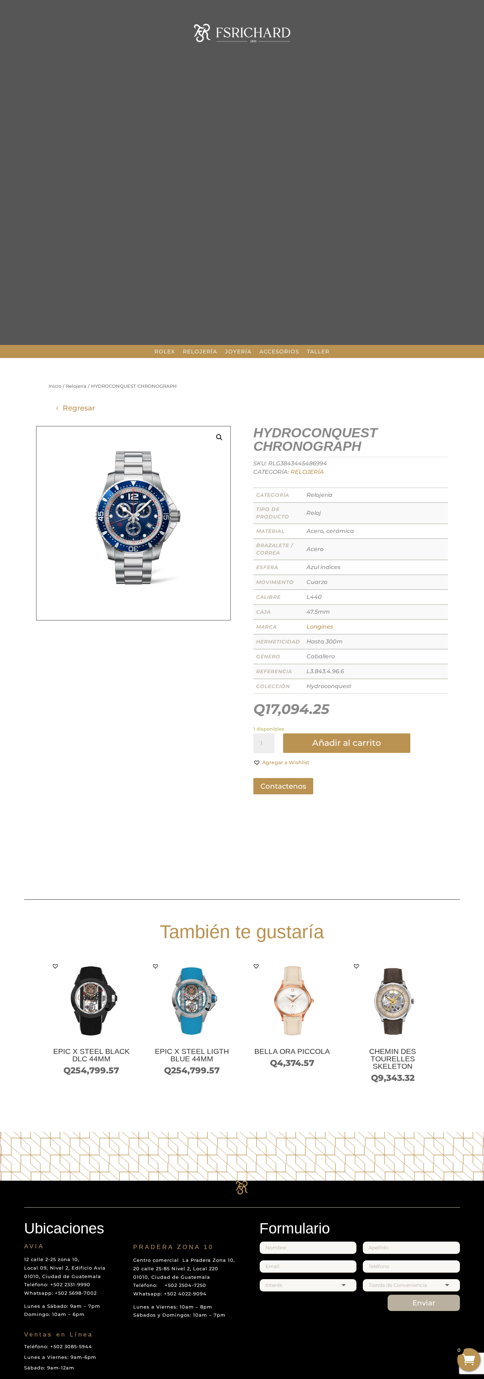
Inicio (55, 386)
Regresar (79, 408)
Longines (319, 626)
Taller (318, 351)
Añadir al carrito (346, 743)
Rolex (164, 351)
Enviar (423, 1303)
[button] (281, 763)
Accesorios (279, 351)
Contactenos (283, 786)
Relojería (200, 351)
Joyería (238, 351)
